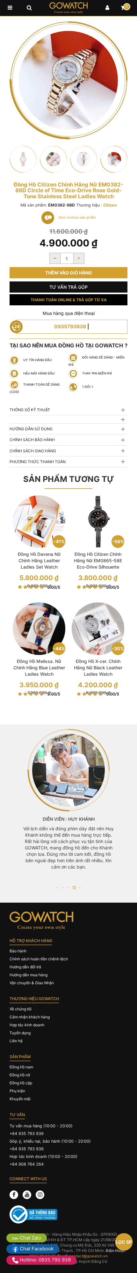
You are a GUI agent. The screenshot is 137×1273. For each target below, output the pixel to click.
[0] (123, 8)
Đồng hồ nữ (20, 1075)
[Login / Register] (107, 8)
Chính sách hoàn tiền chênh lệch (39, 959)
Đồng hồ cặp (21, 1082)
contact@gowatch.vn (88, 1256)
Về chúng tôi (21, 1009)
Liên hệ (16, 1040)
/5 (53, 587)
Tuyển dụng (20, 1032)
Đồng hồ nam (21, 1067)
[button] (56, 887)
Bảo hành (18, 951)
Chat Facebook (36, 1249)
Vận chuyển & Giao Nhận (32, 982)
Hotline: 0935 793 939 (44, 1260)
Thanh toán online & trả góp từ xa (69, 299)
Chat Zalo (29, 1238)
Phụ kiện (17, 1090)
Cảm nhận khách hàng (30, 1017)
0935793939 (70, 327)
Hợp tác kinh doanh (27, 1024)
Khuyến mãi (20, 1098)
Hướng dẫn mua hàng (28, 974)
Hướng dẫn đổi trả (25, 966)
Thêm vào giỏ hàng (68, 272)
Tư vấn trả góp (68, 287)
